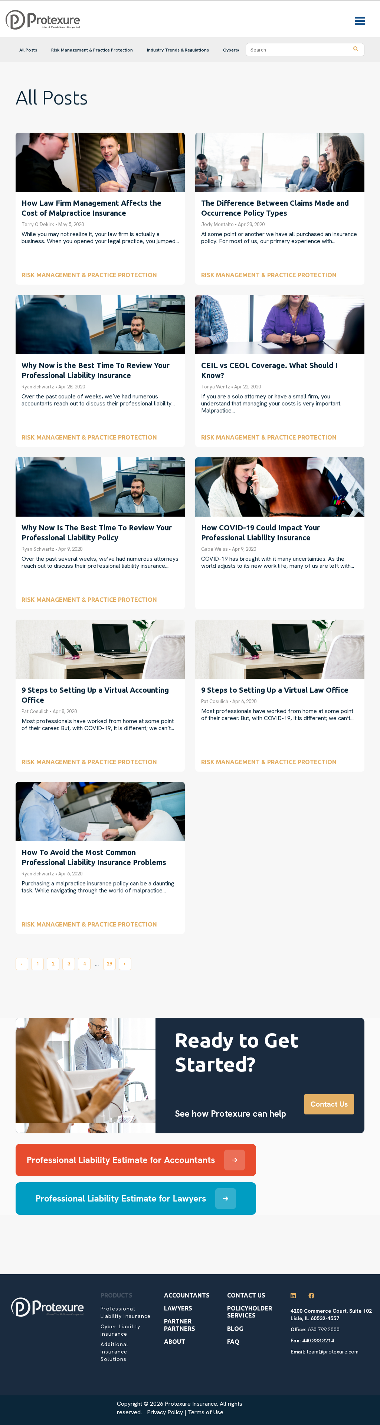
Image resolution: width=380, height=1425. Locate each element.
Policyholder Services (249, 1312)
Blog (235, 1328)
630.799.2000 (324, 1329)
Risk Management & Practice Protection (92, 50)
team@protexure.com (332, 1351)
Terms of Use (205, 1412)
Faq (233, 1341)
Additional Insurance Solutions (115, 1351)
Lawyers (178, 1308)
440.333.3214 (318, 1340)
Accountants (187, 1295)
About (174, 1341)
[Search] (356, 50)
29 (109, 964)
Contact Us (246, 1295)
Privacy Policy (165, 1412)
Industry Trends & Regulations (178, 50)
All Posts (28, 50)
